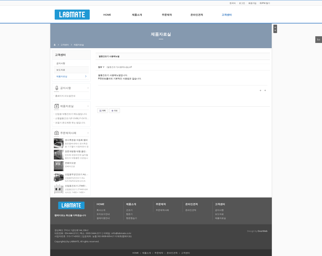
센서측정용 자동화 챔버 (76, 139)
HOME (100, 204)
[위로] (260, 90)
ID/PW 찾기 (265, 3)
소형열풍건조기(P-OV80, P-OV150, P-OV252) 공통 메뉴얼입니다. (72, 118)
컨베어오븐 (70, 162)
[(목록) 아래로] (265, 90)
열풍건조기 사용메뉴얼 (109, 56)
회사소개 (101, 210)
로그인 (242, 3)
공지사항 (60, 63)
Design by (257, 231)
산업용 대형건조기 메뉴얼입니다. (71, 113)
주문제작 (161, 204)
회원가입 (252, 3)
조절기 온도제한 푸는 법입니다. (70, 122)
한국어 (233, 3)
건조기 (129, 210)
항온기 (129, 214)
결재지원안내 (103, 218)
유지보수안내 (103, 214)
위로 (115, 110)
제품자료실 (161, 34)
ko (318, 39)
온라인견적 (191, 204)
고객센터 (65, 45)
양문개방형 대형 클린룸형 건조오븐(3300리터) (87, 151)
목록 (103, 110)
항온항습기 (131, 218)
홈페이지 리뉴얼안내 (65, 95)
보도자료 (60, 69)
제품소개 (131, 204)
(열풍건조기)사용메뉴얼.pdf (119, 67)
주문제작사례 (162, 210)
